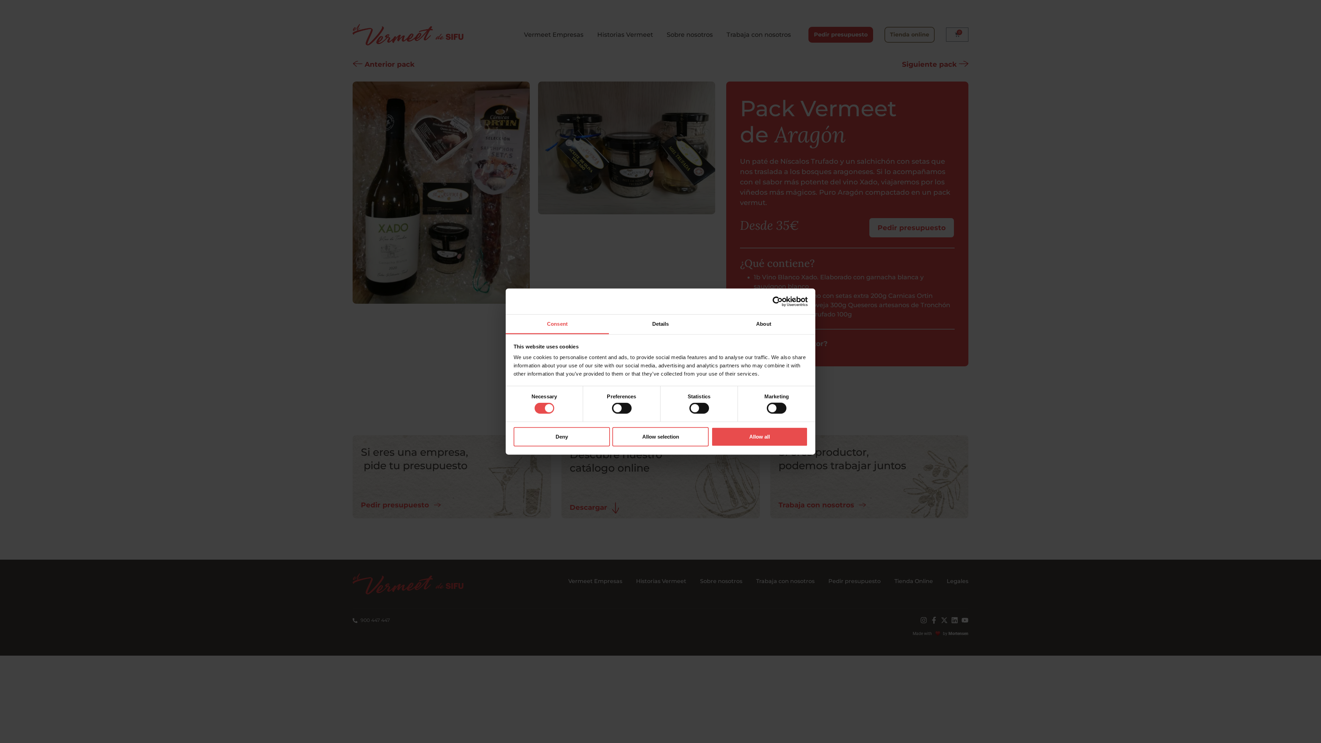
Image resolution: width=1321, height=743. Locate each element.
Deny (562, 436)
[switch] (622, 408)
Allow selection (660, 436)
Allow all (759, 436)
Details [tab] (660, 324)
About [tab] (763, 324)
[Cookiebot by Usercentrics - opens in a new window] (778, 301)
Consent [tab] (557, 324)
